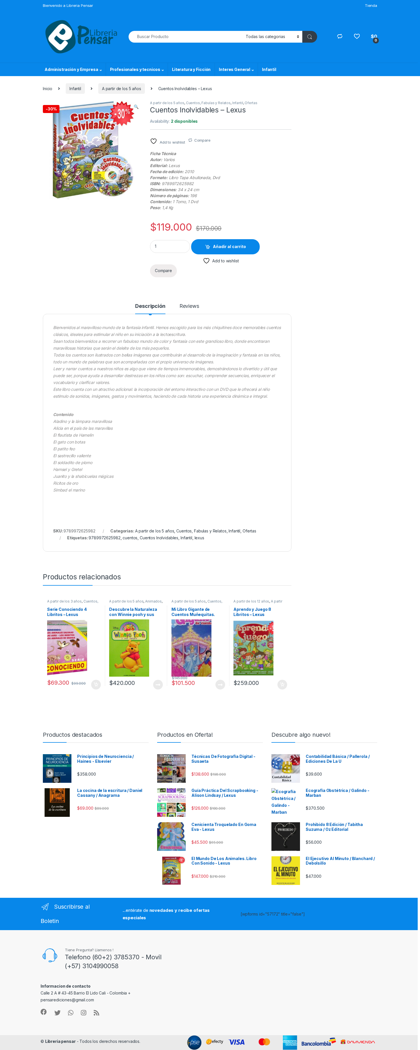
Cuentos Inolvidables (159, 537)
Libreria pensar (60, 1041)
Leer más (158, 685)
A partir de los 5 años (121, 88)
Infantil (269, 69)
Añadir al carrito (229, 246)
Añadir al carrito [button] (95, 685)
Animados (153, 601)
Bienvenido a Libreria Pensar (68, 5)
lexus (199, 537)
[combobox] (186, 37)
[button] (136, 106)
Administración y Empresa (71, 69)
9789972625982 (104, 537)
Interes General (234, 69)
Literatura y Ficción (191, 69)
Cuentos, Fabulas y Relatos (208, 103)
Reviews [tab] (189, 306)
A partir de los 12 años (251, 601)
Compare (202, 140)
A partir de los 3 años (64, 601)
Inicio (47, 88)
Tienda (371, 5)
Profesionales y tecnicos (135, 69)
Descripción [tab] (150, 306)
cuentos (130, 537)
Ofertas (251, 103)
